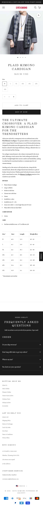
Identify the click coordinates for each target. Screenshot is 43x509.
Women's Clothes (6, 392)
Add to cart (21, 105)
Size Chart (5, 431)
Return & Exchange (7, 424)
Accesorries (5, 406)
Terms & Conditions (7, 434)
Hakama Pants (6, 399)
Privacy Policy (6, 438)
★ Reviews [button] (41, 256)
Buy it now (21, 112)
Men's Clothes (5, 389)
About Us (4, 385)
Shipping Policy (6, 420)
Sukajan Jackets (6, 402)
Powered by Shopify (27, 492)
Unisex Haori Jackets (7, 396)
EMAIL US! (5, 417)
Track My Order (6, 427)
